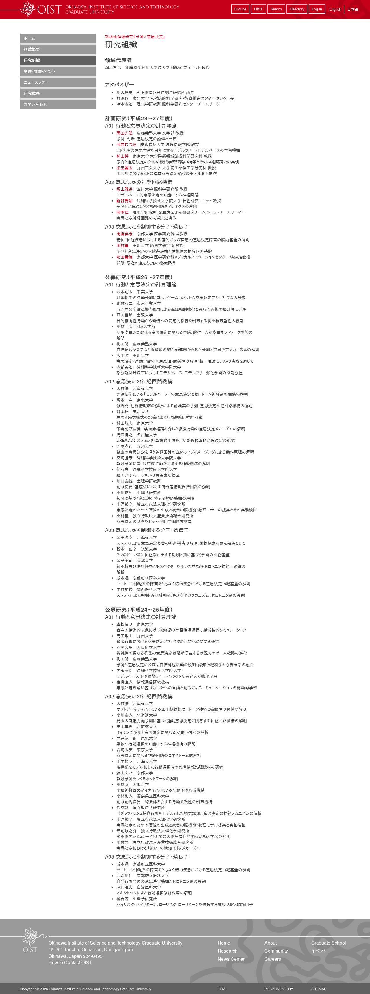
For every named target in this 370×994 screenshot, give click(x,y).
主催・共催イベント (39, 71)
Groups (240, 9)
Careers (272, 959)
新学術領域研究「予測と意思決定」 (135, 36)
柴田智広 (124, 167)
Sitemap (318, 988)
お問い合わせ (35, 104)
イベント (318, 950)
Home (224, 942)
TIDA (221, 988)
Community (276, 950)
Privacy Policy (278, 988)
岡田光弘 (124, 133)
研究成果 (32, 93)
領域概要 (32, 49)
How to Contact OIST (70, 962)
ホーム (29, 38)
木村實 (122, 245)
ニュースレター (36, 82)
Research (228, 950)
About (270, 942)
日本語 (352, 9)
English (335, 9)
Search (276, 9)
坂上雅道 (124, 189)
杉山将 (122, 156)
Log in (317, 9)
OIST (258, 9)
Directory (297, 9)
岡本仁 (122, 212)
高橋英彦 (124, 234)
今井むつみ (126, 144)
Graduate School (328, 942)
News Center (231, 959)
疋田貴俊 (124, 257)
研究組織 (32, 60)
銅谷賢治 (124, 200)
